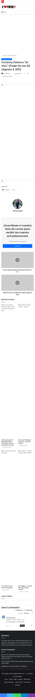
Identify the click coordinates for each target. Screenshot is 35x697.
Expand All (19, 610)
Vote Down (10, 626)
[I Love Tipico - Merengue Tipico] (8, 6)
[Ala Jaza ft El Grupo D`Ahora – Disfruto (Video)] (26, 371)
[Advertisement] (17, 33)
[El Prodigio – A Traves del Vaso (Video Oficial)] (26, 517)
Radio (15, 679)
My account (27, 682)
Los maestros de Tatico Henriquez (7, 587)
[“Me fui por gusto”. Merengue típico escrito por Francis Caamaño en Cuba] (9, 371)
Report (32, 626)
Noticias (20, 679)
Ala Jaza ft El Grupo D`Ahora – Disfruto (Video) (24, 441)
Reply (22, 625)
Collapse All (28, 610)
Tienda (11, 679)
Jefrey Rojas (7, 73)
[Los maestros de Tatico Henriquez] (9, 517)
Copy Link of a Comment (23, 620)
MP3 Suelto (27, 679)
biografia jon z (5, 666)
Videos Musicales (12, 55)
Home (4, 55)
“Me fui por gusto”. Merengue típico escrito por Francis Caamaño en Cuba (7, 442)
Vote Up (7, 626)
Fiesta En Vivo (19, 682)
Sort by (20, 613)
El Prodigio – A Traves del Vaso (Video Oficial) (25, 587)
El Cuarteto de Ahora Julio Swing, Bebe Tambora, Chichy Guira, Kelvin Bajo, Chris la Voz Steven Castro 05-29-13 (16, 656)
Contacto (17, 685)
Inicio (6, 679)
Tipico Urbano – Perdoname (19, 666)
